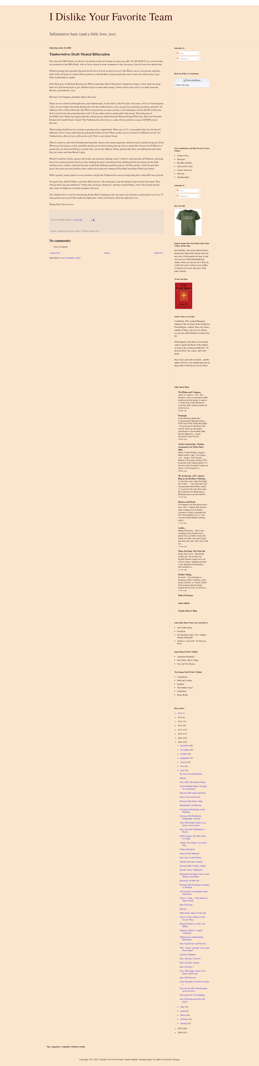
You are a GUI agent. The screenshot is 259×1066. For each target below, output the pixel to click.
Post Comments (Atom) (71, 257)
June (182, 770)
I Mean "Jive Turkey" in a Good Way (193, 843)
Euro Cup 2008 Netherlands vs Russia (193, 830)
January (183, 1023)
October (183, 753)
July (182, 766)
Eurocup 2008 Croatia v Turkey (193, 865)
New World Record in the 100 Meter (192, 1000)
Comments (183, 58)
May (182, 1006)
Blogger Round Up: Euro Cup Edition (192, 924)
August (183, 762)
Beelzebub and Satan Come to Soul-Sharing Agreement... (195, 875)
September (184, 757)
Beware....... (185, 908)
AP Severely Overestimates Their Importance (194, 892)
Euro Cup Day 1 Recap (189, 962)
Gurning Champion (188, 954)
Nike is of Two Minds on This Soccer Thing (192, 918)
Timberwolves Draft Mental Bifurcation (191, 938)
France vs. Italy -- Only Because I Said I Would (194, 899)
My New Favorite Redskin (191, 773)
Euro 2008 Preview (188, 977)
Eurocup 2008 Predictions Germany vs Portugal (195, 886)
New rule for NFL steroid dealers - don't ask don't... (194, 989)
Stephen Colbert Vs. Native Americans (191, 931)
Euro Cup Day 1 (186, 966)
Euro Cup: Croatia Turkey (190, 857)
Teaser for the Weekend (189, 853)
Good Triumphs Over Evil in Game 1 (194, 982)
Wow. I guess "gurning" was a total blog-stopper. (194, 949)
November (184, 749)
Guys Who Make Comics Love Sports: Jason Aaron (193, 823)
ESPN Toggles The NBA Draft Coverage (193, 837)
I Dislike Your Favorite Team (110, 16)
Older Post (158, 252)
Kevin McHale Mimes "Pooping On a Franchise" (193, 787)
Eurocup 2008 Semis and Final (192, 792)
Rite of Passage (186, 904)
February (184, 1019)
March (183, 1015)
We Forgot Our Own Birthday (192, 994)
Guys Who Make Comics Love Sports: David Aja (193, 972)
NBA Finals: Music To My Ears (193, 912)
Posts (181, 53)
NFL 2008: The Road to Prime (192, 782)
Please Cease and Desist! (190, 796)
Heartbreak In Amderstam (190, 805)
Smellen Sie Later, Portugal (191, 861)
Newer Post (55, 252)
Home (107, 252)
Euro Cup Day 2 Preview (190, 958)
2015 (180, 713)
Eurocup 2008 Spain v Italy (191, 801)
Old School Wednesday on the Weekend (192, 810)
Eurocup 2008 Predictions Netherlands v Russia (190, 817)
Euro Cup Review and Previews (193, 943)
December (184, 745)
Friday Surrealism (187, 849)
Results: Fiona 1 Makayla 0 (191, 869)
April (182, 1010)
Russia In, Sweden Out (189, 880)
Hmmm (183, 778)
